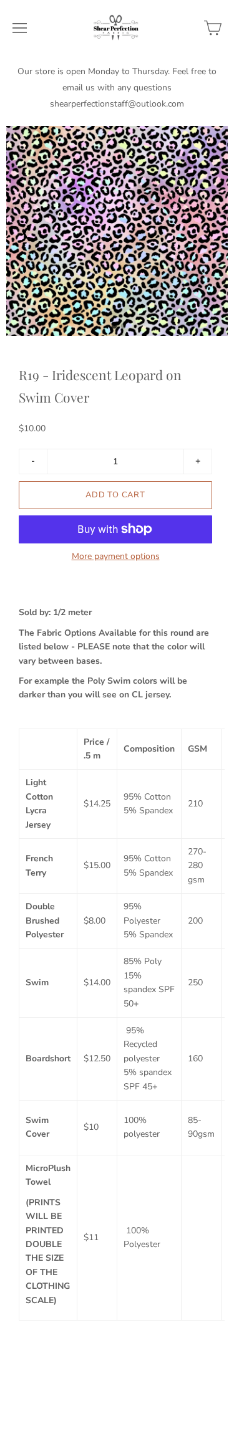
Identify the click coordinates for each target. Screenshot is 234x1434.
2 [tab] (123, 329)
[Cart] (213, 28)
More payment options (116, 556)
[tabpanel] (117, 231)
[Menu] (19, 28)
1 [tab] (114, 329)
